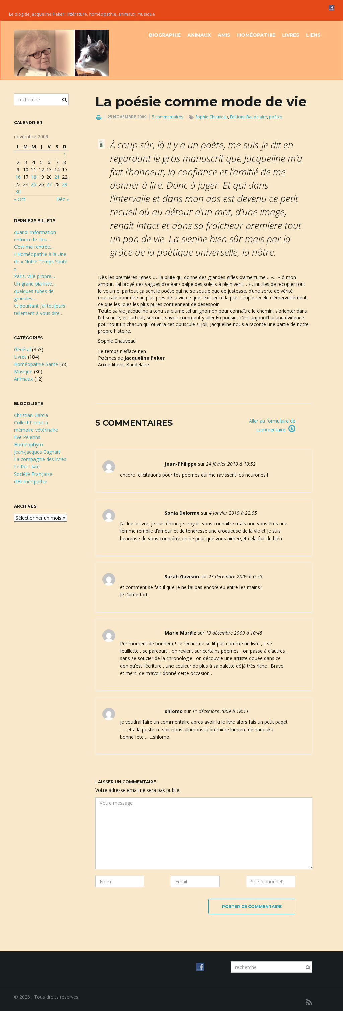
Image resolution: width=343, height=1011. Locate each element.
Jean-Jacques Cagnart (37, 452)
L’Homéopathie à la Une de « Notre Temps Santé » (40, 261)
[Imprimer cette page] (98, 117)
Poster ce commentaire (252, 906)
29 (64, 184)
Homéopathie (256, 35)
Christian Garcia (31, 415)
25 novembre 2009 (126, 117)
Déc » (62, 199)
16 (18, 177)
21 (57, 177)
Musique (23, 371)
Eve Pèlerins (27, 437)
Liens (313, 35)
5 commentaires (167, 117)
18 (33, 177)
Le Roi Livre (27, 466)
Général (22, 349)
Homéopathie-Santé (36, 364)
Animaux (199, 35)
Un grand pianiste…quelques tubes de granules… (35, 291)
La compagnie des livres (40, 459)
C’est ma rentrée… (34, 247)
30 (18, 191)
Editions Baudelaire (248, 117)
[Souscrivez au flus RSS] (309, 1002)
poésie (275, 117)
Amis (224, 35)
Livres (290, 35)
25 (33, 184)
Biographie (165, 35)
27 (49, 184)
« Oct (19, 199)
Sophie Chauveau (211, 117)
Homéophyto (28, 444)
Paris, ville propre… (34, 276)
